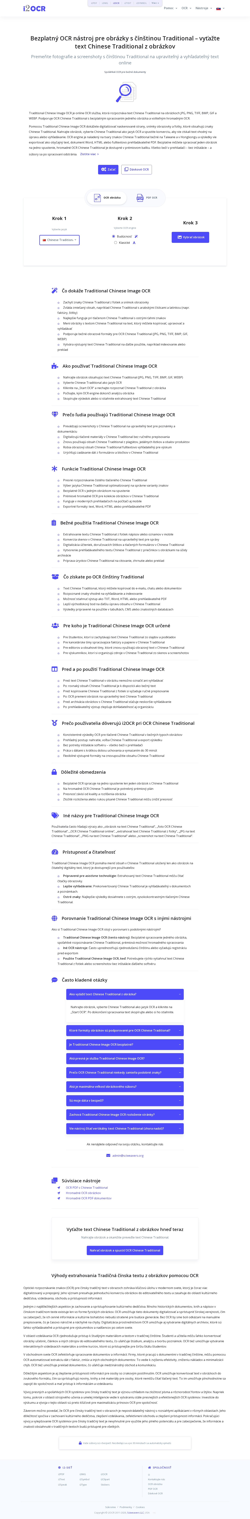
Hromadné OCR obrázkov (83, 1193)
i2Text (61, 1479)
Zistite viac (88, 154)
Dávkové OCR (139, 169)
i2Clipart (105, 1479)
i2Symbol (84, 1479)
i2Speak (62, 1484)
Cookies (140, 1507)
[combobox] (59, 240)
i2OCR (116, 3)
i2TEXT (127, 3)
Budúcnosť (125, 236)
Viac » (155, 3)
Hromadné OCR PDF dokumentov (88, 1198)
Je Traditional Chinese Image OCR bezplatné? (125, 1044)
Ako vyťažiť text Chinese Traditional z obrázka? (125, 994)
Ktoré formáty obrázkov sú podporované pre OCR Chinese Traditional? (125, 1030)
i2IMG (105, 3)
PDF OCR (153, 1488)
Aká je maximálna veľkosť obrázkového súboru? (125, 1087)
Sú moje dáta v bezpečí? (125, 1100)
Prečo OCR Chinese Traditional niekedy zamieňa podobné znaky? (125, 1072)
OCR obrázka (155, 1484)
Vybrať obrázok (194, 237)
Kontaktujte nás (156, 1479)
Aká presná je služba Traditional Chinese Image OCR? (125, 1058)
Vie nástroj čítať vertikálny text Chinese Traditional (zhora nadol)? (125, 1128)
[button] (170, 8)
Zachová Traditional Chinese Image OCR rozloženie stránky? (125, 1115)
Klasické (125, 243)
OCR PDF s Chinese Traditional (87, 1188)
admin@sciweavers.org (128, 1156)
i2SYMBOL (141, 3)
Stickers (105, 1484)
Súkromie (110, 1507)
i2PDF (94, 3)
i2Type (83, 1484)
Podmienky (126, 1507)
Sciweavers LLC (135, 1512)
